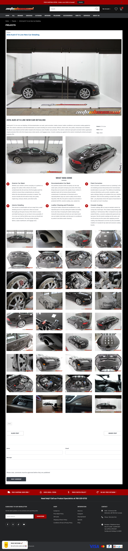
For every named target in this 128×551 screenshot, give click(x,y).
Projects (14, 21)
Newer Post (112, 433)
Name (8, 448)
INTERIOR (47, 16)
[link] (8, 524)
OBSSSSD (29, 16)
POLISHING (57, 16)
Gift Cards (56, 516)
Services (87, 16)
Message (9, 457)
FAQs (79, 522)
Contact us (57, 511)
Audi (9, 423)
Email (67, 448)
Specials (80, 519)
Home (7, 16)
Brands (20, 16)
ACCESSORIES (67, 16)
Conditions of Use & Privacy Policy (63, 522)
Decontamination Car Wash (60, 183)
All (13, 16)
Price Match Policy (59, 513)
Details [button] (81, 2)
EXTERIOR (38, 16)
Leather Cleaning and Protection (62, 205)
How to (78, 16)
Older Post (15, 433)
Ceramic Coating (96, 205)
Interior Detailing (18, 205)
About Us (96, 16)
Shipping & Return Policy (60, 519)
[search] (97, 9)
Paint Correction (96, 183)
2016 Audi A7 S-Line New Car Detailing (22, 35)
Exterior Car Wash (18, 183)
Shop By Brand (82, 516)
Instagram (80, 513)
